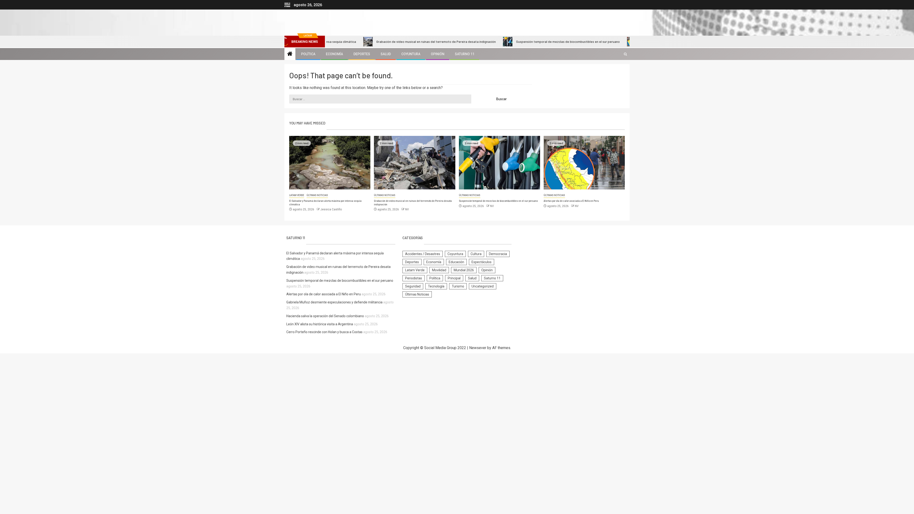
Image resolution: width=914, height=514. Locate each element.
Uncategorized (483, 286)
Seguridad (413, 286)
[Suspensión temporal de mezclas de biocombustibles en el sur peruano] (499, 162)
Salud (386, 54)
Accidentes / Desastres (422, 254)
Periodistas (413, 278)
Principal (454, 278)
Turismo (458, 286)
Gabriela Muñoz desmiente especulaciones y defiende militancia (334, 302)
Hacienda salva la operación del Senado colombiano (325, 316)
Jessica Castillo (331, 209)
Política (308, 54)
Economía (334, 54)
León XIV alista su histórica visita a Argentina (319, 324)
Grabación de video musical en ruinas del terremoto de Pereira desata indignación (415, 42)
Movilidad (439, 270)
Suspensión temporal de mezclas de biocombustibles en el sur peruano (547, 42)
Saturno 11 (464, 54)
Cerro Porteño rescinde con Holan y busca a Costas (324, 332)
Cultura (476, 254)
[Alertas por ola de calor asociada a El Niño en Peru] (584, 162)
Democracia (498, 254)
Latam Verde (296, 195)
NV (407, 209)
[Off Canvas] (287, 5)
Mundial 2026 (464, 270)
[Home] (290, 54)
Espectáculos (482, 262)
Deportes (361, 54)
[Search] (625, 54)
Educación (456, 262)
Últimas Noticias (317, 195)
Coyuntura (410, 54)
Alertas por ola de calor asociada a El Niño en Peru (571, 200)
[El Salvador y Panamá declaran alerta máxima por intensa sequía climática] (329, 162)
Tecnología (436, 286)
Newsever (477, 348)
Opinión (437, 54)
